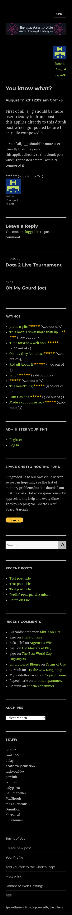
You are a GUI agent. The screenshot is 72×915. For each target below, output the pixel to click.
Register (15, 440)
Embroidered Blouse (24, 664)
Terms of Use (56, 664)
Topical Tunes (55, 675)
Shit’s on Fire (19, 600)
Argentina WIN (41, 643)
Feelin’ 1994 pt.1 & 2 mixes (29, 595)
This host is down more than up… (34, 332)
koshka (60, 64)
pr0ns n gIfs (18, 327)
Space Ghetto (14, 907)
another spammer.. (48, 681)
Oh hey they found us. (26, 354)
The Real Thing (21, 386)
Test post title (20, 578)
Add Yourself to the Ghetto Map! (30, 867)
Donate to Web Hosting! (24, 886)
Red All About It (21, 364)
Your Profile (14, 857)
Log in (14, 445)
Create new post (18, 848)
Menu (60, 14)
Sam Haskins (19, 397)
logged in (32, 232)
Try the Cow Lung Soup (44, 670)
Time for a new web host (28, 343)
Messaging (14, 876)
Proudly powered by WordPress (44, 907)
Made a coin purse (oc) (26, 402)
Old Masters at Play (36, 648)
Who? (13, 375)
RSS (9, 895)
